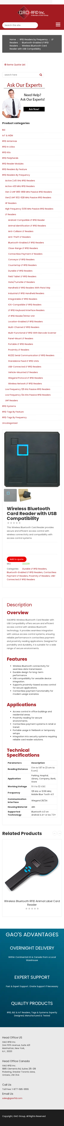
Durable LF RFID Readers (20, 270)
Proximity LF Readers (18, 349)
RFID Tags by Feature (13, 411)
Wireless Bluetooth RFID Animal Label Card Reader (32, 903)
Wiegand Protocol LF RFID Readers (25, 377)
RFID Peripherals (10, 158)
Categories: (13, 568)
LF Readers (10, 214)
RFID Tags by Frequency (14, 417)
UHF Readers (11, 400)
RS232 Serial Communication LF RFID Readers (31, 355)
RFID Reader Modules (13, 163)
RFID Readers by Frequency (34, 39)
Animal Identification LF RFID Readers (27, 225)
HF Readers (11, 203)
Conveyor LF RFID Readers (21, 259)
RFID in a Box (8, 146)
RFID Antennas (9, 141)
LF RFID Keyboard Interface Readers (26, 310)
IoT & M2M (7, 135)
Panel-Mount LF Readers (20, 338)
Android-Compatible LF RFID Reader (26, 220)
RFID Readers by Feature (14, 169)
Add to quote (17, 559)
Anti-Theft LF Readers (19, 236)
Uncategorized (9, 423)
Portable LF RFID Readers (20, 344)
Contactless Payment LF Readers (25, 253)
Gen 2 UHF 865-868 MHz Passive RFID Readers (28, 191)
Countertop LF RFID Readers (22, 265)
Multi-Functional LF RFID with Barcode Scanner (32, 332)
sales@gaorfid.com (12, 1098)
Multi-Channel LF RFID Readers (23, 327)
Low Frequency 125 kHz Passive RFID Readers (27, 389)
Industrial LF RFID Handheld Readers (26, 293)
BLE (3, 129)
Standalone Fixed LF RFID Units (23, 361)
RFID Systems (9, 406)
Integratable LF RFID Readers (22, 299)
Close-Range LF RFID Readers (23, 248)
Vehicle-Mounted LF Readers (23, 372)
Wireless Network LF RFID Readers (25, 383)
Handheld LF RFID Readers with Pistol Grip (29, 287)
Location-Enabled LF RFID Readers (25, 321)
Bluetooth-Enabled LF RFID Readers (26, 242)
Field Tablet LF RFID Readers (22, 276)
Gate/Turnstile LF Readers (21, 282)
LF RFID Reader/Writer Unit (21, 315)
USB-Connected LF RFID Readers (24, 366)
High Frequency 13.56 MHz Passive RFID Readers (29, 208)
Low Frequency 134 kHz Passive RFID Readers (28, 394)
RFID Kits (6, 152)
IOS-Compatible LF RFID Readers (24, 304)
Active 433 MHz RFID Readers (20, 186)
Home (13, 39)
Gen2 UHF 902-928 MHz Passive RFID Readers (28, 197)
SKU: (9, 563)
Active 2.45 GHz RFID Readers (20, 180)
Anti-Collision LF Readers (20, 231)
